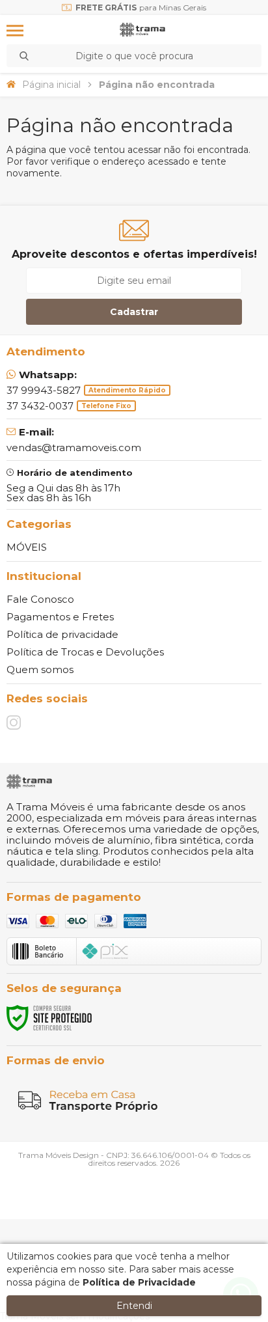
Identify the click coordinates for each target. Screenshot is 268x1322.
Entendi (134, 1306)
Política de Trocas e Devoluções (85, 652)
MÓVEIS (27, 547)
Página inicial (51, 84)
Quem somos (40, 669)
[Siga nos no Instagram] (14, 722)
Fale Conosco (40, 599)
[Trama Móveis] (142, 30)
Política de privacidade (62, 634)
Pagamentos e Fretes (60, 617)
